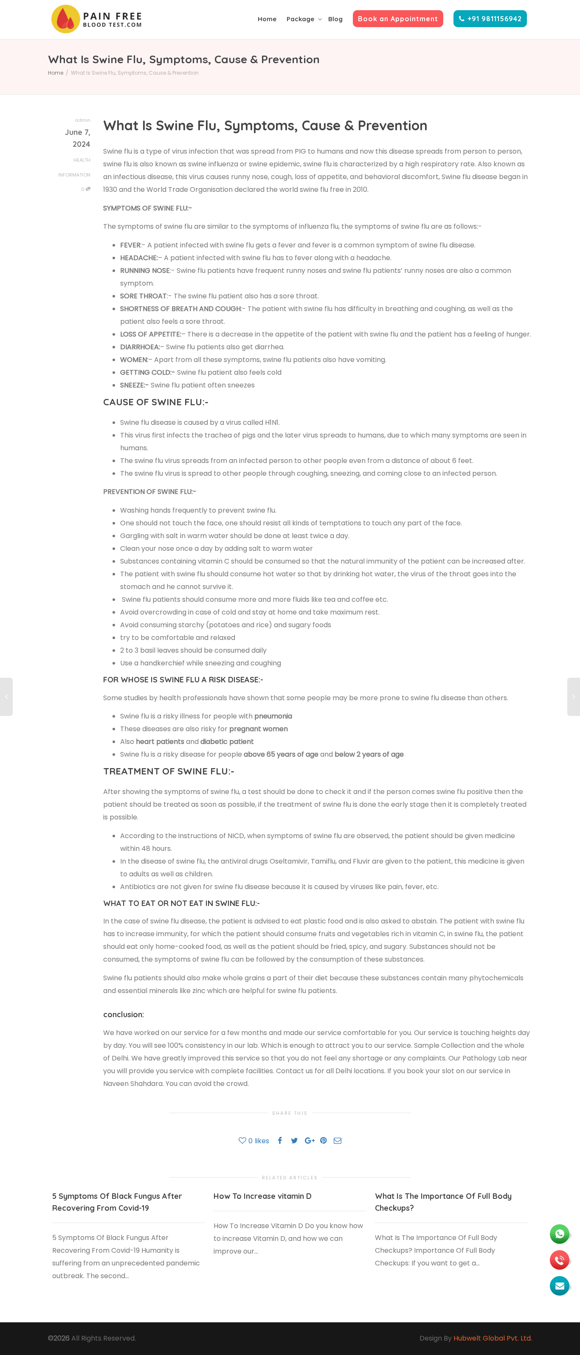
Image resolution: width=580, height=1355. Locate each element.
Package (301, 19)
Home (267, 19)
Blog (335, 19)
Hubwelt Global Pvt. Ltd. (492, 1338)
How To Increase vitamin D (263, 1196)
